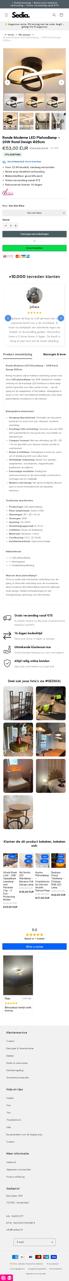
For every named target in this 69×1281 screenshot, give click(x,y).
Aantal (5, 219)
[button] (6, 15)
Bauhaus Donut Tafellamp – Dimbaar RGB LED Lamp (58, 880)
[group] (10, 121)
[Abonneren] (52, 1242)
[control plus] (16, 225)
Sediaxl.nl (11, 1162)
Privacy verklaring (15, 1176)
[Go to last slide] (7, 82)
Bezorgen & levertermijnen (20, 1048)
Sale (8, 1127)
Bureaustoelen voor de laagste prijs (24, 1134)
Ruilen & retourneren (17, 1063)
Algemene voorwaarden (18, 1169)
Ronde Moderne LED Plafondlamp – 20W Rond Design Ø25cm (32, 39)
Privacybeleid (53, 1263)
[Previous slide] (8, 318)
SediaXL (21, 1263)
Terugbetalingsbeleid (37, 1268)
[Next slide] (61, 82)
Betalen (10, 1055)
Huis (8, 1105)
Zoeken (10, 1098)
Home (11, 34)
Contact (10, 1041)
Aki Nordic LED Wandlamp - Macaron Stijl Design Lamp (26, 878)
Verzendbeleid (55, 1268)
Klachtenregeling (15, 1070)
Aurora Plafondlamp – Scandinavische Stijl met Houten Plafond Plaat (42, 881)
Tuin (8, 1112)
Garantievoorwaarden (17, 1077)
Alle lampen (24, 34)
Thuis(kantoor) (13, 1119)
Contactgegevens (17, 1268)
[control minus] (5, 225)
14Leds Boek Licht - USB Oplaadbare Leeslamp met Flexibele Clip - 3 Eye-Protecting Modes (10, 886)
